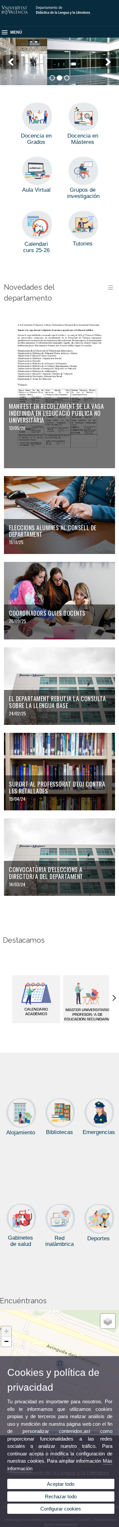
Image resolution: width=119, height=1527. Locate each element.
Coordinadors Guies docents (47, 613)
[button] (6, 1331)
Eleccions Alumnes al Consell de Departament (53, 531)
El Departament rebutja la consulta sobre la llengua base (57, 702)
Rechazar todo (61, 1496)
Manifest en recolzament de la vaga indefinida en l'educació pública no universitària (56, 413)
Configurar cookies (60, 1508)
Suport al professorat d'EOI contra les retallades (57, 787)
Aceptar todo (60, 1484)
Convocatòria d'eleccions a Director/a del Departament (46, 873)
